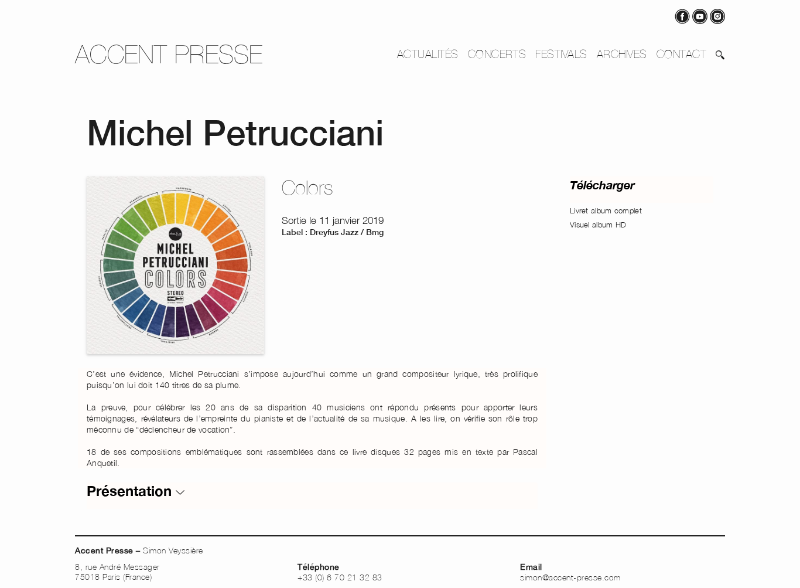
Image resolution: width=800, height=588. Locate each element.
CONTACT (681, 53)
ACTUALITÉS (428, 53)
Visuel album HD (598, 224)
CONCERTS (497, 53)
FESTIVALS (561, 53)
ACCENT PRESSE (169, 54)
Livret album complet (606, 210)
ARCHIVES (622, 53)
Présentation (131, 490)
